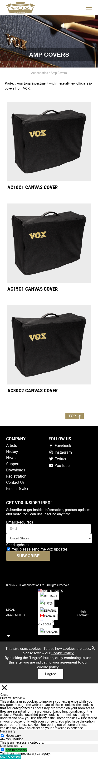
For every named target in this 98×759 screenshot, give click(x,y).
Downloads (15, 470)
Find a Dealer (17, 488)
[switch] (2, 749)
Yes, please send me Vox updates (40, 549)
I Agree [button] (50, 673)
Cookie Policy (62, 653)
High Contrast (82, 613)
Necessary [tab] (7, 731)
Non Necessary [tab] (11, 745)
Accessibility (15, 615)
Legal (10, 609)
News (10, 457)
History (12, 451)
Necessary (13, 735)
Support (13, 463)
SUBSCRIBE (28, 556)
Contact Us (15, 482)
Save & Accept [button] (10, 756)
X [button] (93, 646)
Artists (11, 445)
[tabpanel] (49, 742)
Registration (16, 476)
